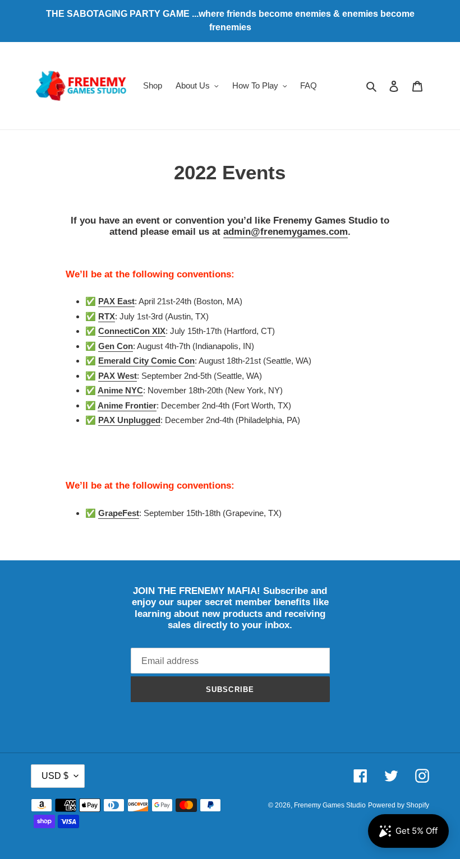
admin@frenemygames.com (285, 231)
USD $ (55, 776)
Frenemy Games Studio (330, 805)
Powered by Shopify (398, 805)
